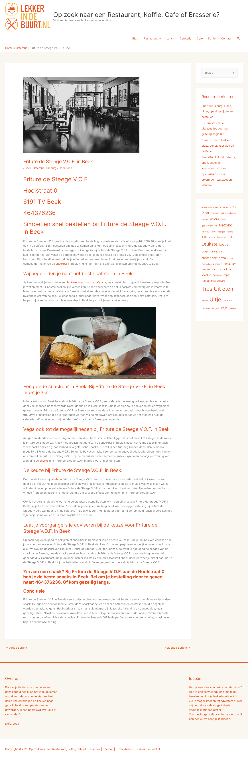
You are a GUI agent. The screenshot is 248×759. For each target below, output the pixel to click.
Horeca (205, 231)
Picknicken (207, 264)
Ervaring (214, 219)
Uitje (215, 299)
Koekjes (221, 232)
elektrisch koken (228, 213)
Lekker (231, 237)
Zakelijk (232, 308)
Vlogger (215, 308)
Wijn (224, 308)
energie (205, 219)
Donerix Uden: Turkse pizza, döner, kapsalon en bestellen (218, 145)
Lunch (170, 38)
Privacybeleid (124, 749)
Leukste (210, 244)
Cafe (200, 38)
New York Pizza (214, 258)
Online (230, 258)
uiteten (205, 301)
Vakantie (227, 300)
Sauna (215, 269)
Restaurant (151, 38)
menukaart (218, 251)
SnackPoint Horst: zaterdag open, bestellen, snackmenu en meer (219, 163)
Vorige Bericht (16, 647)
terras (206, 280)
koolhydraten (220, 237)
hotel (213, 231)
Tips (207, 289)
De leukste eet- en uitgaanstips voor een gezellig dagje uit (215, 128)
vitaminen (206, 308)
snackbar (61, 263)
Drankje (215, 213)
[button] (238, 38)
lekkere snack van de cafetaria (86, 282)
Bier (234, 207)
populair (217, 264)
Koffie (212, 38)
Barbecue (226, 207)
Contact (226, 38)
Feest (223, 219)
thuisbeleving (218, 281)
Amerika (217, 207)
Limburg (51, 168)
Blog (135, 38)
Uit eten (223, 289)
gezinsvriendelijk (209, 226)
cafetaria (56, 479)
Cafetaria (185, 38)
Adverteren (207, 207)
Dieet (205, 213)
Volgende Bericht (177, 647)
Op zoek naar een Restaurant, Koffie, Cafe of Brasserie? (136, 14)
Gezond (225, 225)
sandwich (206, 269)
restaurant (229, 264)
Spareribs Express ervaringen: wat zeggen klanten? (217, 179)
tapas (227, 275)
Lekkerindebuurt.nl (147, 749)
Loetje (223, 244)
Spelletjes (217, 275)
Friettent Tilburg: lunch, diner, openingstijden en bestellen (217, 111)
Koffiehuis (207, 237)
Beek (28, 168)
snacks (44, 460)
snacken (206, 275)
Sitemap (108, 749)
